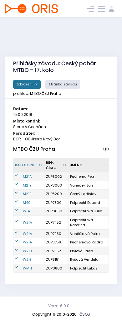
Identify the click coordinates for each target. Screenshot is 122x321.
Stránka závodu (62, 84)
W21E (27, 259)
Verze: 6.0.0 (58, 305)
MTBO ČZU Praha (34, 149)
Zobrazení (24, 84)
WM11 (27, 268)
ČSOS (84, 314)
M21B (27, 185)
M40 (27, 202)
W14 (26, 211)
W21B (27, 250)
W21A (27, 222)
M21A (27, 176)
